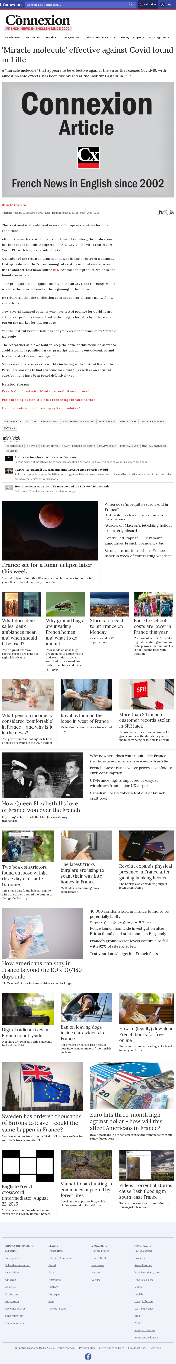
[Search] (130, 5)
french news (49, 421)
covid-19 (9, 428)
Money (125, 37)
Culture (95, 1280)
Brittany (53, 1287)
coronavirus (12, 421)
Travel (52, 1265)
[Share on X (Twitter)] (165, 212)
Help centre (12, 1301)
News (52, 1246)
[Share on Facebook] (160, 212)
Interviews (97, 1265)
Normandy (54, 1280)
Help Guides (33, 37)
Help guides (12, 1258)
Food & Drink (98, 1258)
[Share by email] (171, 212)
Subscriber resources (17, 1265)
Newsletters (12, 1272)
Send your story (14, 1316)
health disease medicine (78, 421)
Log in (170, 4)
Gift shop (10, 1280)
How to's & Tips (143, 1280)
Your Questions (71, 37)
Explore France (100, 1251)
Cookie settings (137, 1348)
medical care (128, 421)
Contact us (11, 1294)
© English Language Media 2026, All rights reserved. (45, 1348)
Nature (95, 1272)
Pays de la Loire (57, 1309)
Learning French (143, 1309)
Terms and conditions (111, 1348)
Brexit (138, 1316)
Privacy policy (87, 1348)
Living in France (143, 1301)
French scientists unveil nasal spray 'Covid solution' (41, 408)
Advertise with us (15, 1309)
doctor (31, 421)
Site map (156, 1348)
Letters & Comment (60, 1258)
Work (137, 1323)
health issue (106, 421)
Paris (51, 1272)
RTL (56, 270)
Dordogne (54, 1294)
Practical (51, 37)
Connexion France (17, 1246)
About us (10, 1287)
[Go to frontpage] (38, 23)
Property (138, 37)
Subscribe (150, 4)
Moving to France (144, 1330)
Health (138, 1294)
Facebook (88, 1357)
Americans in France (146, 1337)
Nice (51, 1301)
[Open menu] (161, 37)
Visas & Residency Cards (100, 37)
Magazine (97, 1246)
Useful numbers (14, 1323)
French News (12, 37)
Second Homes (143, 1265)
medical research (152, 421)
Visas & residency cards (147, 1272)
